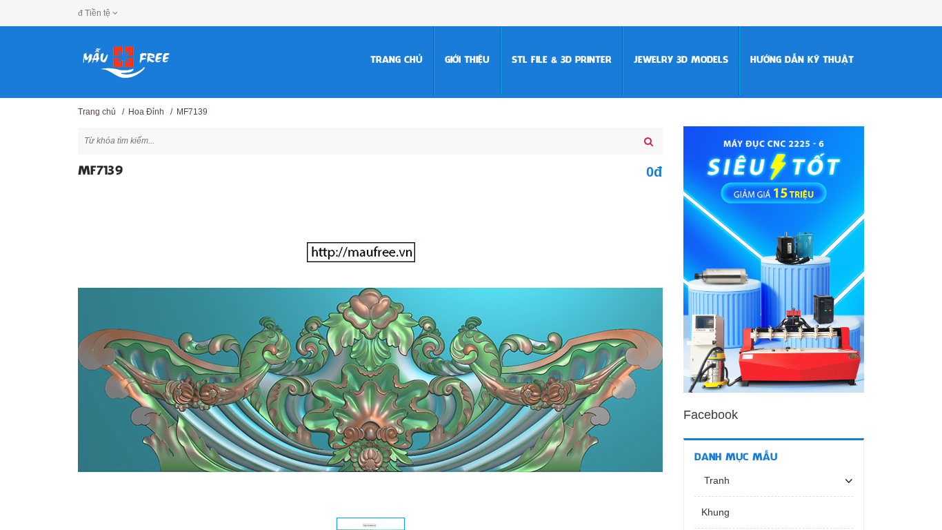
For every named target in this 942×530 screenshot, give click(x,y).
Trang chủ (396, 60)
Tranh (715, 480)
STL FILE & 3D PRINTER (562, 60)
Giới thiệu (467, 60)
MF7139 (192, 112)
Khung (715, 512)
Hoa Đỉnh (146, 112)
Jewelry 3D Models (681, 60)
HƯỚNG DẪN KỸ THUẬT (802, 60)
